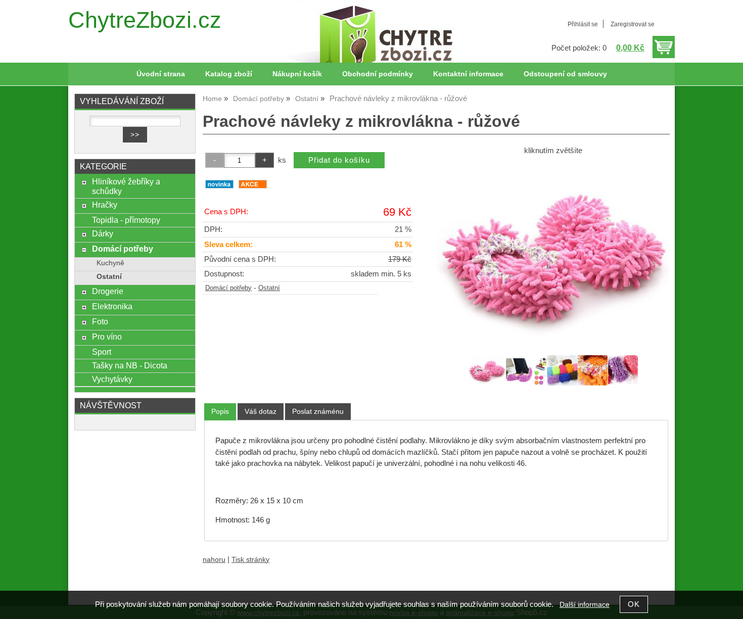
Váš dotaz (260, 411)
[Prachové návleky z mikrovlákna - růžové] (553, 254)
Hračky (104, 204)
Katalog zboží (228, 74)
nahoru (214, 559)
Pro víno (107, 336)
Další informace (585, 604)
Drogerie (107, 291)
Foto (100, 321)
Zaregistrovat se (633, 24)
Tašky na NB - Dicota (129, 365)
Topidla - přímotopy (126, 219)
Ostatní (269, 288)
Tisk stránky (250, 559)
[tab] (220, 411)
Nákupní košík (297, 74)
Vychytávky (112, 379)
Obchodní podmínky (377, 74)
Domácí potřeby (228, 288)
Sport (101, 351)
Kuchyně (110, 263)
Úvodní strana (160, 74)
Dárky (102, 233)
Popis (220, 411)
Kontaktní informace (468, 74)
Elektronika (112, 306)
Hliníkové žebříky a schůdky (126, 186)
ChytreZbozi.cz (144, 20)
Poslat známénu (318, 411)
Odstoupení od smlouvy (565, 74)
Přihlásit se (583, 24)
